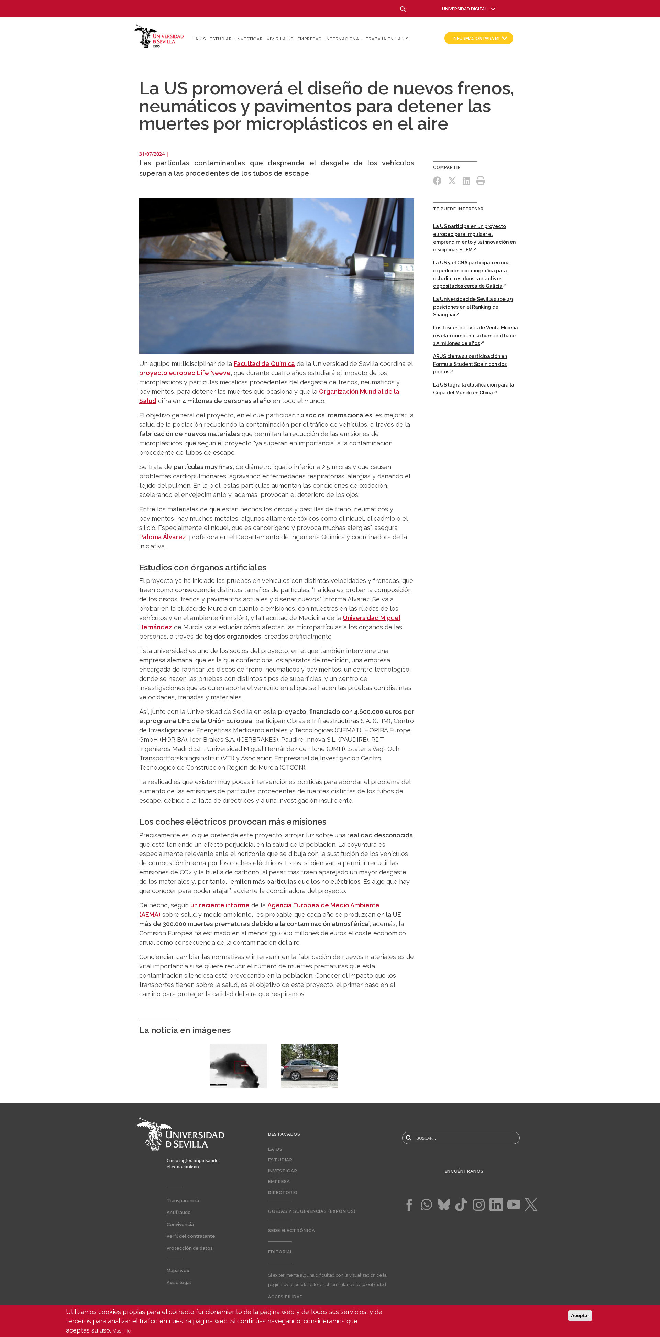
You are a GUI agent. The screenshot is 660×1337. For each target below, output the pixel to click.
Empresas (309, 38)
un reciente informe (220, 905)
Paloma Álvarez (162, 537)
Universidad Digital (464, 9)
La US (199, 38)
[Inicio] (159, 35)
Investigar (249, 38)
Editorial (280, 1252)
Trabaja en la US (387, 38)
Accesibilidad (285, 1297)
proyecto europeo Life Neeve (185, 373)
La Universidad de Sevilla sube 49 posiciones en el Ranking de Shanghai (473, 306)
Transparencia (183, 1200)
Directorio (283, 1192)
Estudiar (221, 38)
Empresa (279, 1181)
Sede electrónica (291, 1230)
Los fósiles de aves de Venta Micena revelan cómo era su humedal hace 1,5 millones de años (475, 335)
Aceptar (580, 1315)
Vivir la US (280, 38)
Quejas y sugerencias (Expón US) (312, 1211)
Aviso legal (179, 1282)
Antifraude (179, 1212)
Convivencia (180, 1224)
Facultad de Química (264, 363)
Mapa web (178, 1270)
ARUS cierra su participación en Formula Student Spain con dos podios (470, 364)
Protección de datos (190, 1248)
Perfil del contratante (191, 1236)
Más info (121, 1330)
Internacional (343, 38)
